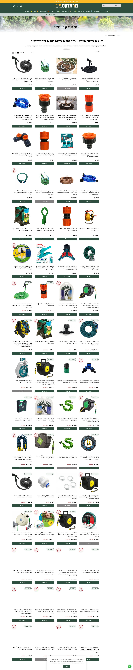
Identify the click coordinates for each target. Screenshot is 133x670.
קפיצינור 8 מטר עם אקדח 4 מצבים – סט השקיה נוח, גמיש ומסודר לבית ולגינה (67, 419)
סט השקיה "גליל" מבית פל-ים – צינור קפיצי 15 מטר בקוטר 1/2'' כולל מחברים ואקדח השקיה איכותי (44, 572)
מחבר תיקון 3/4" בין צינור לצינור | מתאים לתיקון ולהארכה (44, 304)
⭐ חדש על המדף (28, 11)
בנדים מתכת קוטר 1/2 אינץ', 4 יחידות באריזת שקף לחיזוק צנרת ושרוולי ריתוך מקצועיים (67, 496)
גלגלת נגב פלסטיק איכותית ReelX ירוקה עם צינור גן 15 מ (44, 342)
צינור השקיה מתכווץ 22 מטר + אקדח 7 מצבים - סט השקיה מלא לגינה (23, 496)
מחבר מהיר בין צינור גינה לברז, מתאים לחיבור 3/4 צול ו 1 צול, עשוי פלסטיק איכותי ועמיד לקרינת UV (90, 155)
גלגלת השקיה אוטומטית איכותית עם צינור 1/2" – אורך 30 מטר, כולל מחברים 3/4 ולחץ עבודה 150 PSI (89, 496)
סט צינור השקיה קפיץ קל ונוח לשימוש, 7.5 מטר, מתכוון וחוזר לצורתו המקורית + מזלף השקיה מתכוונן (89, 192)
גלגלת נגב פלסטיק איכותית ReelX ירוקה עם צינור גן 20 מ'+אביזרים (22, 229)
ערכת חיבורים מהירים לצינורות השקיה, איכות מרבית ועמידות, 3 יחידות (67, 154)
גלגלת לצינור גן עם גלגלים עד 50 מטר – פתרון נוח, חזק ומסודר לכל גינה (22, 648)
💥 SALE (36, 11)
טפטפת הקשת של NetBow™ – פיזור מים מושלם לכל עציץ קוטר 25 (68, 79)
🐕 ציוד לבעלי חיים (66, 11)
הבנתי (66, 666)
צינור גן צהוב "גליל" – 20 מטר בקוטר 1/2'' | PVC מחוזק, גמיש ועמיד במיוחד (90, 571)
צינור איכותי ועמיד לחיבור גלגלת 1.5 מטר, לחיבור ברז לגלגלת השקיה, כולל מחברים (23, 192)
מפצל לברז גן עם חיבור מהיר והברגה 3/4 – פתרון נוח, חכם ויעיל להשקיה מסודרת (89, 381)
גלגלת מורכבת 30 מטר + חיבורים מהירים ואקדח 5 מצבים (89, 229)
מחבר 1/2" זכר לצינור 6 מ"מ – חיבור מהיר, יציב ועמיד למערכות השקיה (45, 496)
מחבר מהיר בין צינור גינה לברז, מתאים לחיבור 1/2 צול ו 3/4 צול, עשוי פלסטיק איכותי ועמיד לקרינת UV (45, 117)
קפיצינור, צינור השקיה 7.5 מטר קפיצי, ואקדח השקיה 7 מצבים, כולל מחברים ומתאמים (45, 420)
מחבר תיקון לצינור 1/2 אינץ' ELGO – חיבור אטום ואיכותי (68, 229)
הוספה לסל (89, 88)
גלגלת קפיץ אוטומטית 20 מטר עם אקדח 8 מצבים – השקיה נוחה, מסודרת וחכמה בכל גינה (22, 534)
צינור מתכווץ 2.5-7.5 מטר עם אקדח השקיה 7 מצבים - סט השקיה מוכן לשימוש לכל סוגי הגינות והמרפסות (89, 79)
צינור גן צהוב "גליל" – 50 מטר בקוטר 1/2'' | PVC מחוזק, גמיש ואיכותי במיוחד (89, 610)
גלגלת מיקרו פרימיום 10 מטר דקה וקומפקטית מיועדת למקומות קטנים (23, 419)
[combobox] (111, 5)
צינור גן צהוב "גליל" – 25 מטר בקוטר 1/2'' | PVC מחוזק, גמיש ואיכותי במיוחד (67, 648)
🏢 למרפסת (81, 11)
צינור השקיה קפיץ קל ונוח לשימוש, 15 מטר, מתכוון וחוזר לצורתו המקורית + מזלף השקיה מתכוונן (23, 117)
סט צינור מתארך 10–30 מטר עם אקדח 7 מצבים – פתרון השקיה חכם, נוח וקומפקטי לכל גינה (67, 611)
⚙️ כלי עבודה (89, 11)
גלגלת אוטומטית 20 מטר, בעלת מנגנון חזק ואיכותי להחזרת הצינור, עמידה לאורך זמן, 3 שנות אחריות (90, 305)
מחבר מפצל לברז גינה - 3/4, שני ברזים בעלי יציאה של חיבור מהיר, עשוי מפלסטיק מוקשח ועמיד (67, 267)
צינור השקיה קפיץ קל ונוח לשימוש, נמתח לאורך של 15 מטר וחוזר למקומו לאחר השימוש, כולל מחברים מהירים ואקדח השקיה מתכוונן (22, 458)
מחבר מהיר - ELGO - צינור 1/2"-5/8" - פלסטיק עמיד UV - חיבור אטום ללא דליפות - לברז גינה (89, 117)
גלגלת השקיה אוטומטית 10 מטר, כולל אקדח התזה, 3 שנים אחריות (45, 456)
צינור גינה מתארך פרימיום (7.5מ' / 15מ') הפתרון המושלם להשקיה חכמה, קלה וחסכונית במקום (89, 343)
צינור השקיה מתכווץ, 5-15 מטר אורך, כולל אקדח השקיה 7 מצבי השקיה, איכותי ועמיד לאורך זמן (22, 79)
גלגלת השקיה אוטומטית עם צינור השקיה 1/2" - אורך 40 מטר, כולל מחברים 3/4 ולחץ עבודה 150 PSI (67, 534)
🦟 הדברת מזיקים (98, 11)
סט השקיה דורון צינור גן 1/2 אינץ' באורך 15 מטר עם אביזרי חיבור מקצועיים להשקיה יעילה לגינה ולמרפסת (89, 457)
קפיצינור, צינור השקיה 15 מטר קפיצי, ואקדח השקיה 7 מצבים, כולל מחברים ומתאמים (68, 305)
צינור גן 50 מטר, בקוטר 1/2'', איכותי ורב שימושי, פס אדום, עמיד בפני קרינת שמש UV (44, 534)
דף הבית (119, 35)
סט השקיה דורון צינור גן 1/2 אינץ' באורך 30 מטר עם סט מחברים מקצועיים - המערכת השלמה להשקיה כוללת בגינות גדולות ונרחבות (67, 573)
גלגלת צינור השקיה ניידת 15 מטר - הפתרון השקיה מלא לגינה (24, 381)
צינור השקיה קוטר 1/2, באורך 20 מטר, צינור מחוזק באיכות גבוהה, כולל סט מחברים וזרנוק (89, 267)
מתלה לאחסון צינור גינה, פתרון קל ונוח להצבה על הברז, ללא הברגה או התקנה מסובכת (45, 230)
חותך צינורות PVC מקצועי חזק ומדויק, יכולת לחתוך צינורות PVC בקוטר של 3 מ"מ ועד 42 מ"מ (45, 267)
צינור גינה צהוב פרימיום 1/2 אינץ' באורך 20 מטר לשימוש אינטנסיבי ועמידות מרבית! (44, 611)
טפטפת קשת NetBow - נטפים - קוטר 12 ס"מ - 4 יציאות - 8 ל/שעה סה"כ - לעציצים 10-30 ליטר (67, 117)
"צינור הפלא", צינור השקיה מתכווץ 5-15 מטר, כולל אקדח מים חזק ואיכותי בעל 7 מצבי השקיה (44, 79)
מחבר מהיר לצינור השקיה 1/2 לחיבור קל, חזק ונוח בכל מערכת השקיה (67, 381)
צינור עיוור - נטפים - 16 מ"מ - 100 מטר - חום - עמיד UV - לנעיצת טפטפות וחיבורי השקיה (67, 192)
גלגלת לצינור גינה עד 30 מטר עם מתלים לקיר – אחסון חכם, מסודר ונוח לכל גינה (44, 648)
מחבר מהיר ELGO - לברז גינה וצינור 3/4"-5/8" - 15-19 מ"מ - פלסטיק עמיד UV (44, 155)
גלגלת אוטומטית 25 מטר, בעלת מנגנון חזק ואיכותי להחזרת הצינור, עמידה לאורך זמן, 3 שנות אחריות (90, 420)
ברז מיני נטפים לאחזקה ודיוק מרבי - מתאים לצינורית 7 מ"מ (68, 342)
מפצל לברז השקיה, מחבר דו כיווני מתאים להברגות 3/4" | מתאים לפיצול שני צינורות (22, 155)
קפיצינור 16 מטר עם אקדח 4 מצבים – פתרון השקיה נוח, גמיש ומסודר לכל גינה (67, 456)
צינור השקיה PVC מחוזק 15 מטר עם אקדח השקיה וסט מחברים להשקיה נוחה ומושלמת (89, 534)
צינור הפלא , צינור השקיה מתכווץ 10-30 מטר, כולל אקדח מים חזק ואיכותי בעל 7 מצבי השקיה (44, 192)
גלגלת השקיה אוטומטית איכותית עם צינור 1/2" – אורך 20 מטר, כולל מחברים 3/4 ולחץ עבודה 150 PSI (44, 382)
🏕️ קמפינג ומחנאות (44, 11)
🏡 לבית (75, 11)
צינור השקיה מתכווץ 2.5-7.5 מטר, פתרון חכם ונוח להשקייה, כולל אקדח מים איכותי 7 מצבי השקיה (22, 305)
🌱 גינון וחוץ (106, 11)
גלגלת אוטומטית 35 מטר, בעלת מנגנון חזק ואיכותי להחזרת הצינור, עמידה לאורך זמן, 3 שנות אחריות (23, 611)
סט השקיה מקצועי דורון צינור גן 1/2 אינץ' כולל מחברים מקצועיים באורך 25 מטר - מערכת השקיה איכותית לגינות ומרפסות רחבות (89, 650)
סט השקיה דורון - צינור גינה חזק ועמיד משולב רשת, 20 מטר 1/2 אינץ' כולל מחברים (23, 267)
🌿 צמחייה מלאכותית (55, 11)
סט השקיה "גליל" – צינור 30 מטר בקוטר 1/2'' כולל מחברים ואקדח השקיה (22, 571)
